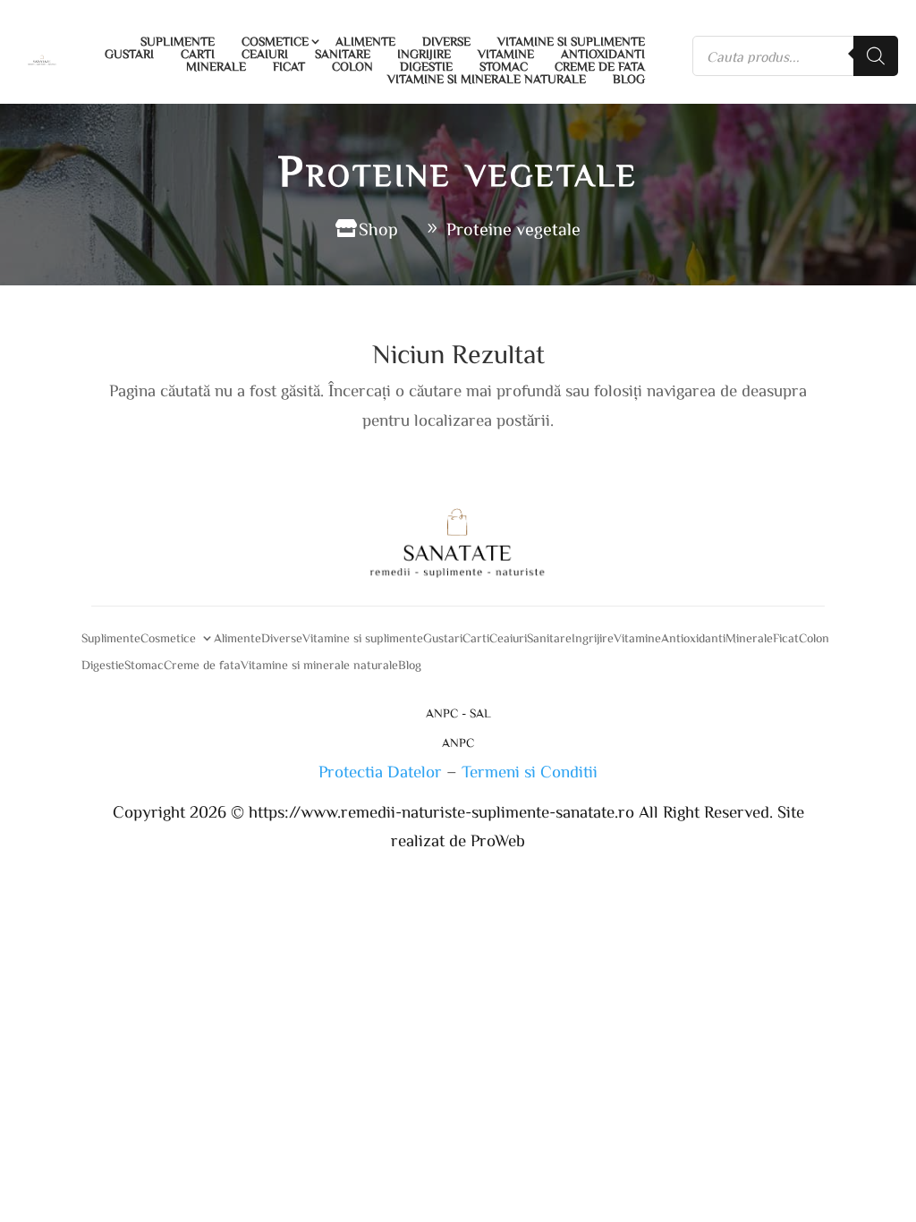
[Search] (875, 56)
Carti (198, 53)
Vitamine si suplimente (571, 41)
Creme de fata (600, 66)
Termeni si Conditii (530, 770)
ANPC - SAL (458, 713)
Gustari (129, 53)
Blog (629, 78)
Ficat (289, 66)
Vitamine (506, 53)
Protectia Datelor (380, 770)
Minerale (216, 66)
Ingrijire (424, 53)
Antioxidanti (603, 53)
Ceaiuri (265, 53)
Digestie (426, 66)
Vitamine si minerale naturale (486, 78)
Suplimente (177, 41)
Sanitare (342, 53)
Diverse (446, 41)
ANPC (458, 742)
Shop (378, 228)
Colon (352, 66)
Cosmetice (275, 41)
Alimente (365, 41)
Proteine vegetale (513, 228)
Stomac (503, 66)
